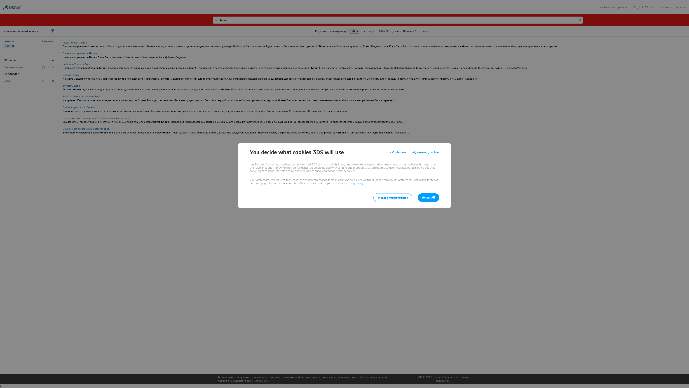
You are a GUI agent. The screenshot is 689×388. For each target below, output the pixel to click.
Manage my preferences (393, 197)
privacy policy (354, 183)
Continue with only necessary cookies (415, 152)
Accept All (428, 197)
